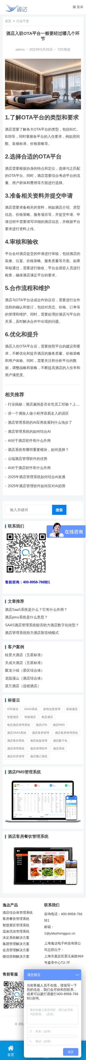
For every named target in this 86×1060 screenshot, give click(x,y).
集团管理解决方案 (16, 944)
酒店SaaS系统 (16, 732)
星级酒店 (72, 709)
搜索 (59, 510)
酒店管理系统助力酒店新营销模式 (32, 633)
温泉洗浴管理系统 (16, 931)
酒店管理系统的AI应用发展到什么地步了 (40, 422)
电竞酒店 (47, 717)
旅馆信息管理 (51, 709)
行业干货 (22, 21)
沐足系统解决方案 (16, 937)
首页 (8, 21)
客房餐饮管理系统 (16, 919)
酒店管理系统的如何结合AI (29, 431)
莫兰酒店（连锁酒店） (23, 686)
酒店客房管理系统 (66, 732)
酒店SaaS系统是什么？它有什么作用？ (36, 609)
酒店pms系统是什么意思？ (26, 617)
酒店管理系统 (15, 748)
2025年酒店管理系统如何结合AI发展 (36, 477)
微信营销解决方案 (16, 956)
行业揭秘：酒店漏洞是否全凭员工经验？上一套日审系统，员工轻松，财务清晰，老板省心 (44, 406)
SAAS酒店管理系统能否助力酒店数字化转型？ (42, 625)
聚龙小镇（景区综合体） (24, 670)
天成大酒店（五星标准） (24, 663)
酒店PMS (59, 725)
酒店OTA (41, 725)
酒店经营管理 (15, 756)
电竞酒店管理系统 (18, 725)
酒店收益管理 (38, 740)
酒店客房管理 (40, 732)
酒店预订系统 (38, 756)
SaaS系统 (31, 709)
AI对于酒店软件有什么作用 (29, 440)
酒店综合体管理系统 (18, 912)
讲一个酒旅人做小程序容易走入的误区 (38, 413)
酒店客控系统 (15, 740)
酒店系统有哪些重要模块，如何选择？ (38, 450)
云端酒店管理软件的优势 (27, 459)
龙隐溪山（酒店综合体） (24, 678)
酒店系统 (58, 748)
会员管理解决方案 (16, 950)
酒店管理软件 (38, 748)
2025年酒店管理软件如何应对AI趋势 (36, 486)
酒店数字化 (60, 740)
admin (20, 49)
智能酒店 (30, 717)
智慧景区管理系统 (16, 925)
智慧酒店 (13, 717)
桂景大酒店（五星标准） (24, 655)
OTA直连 (12, 709)
